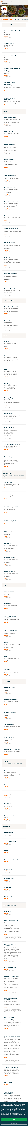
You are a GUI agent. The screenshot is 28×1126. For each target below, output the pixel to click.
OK (14, 1119)
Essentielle (14, 1123)
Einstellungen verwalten (12, 1112)
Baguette (17, 19)
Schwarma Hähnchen (6, 19)
